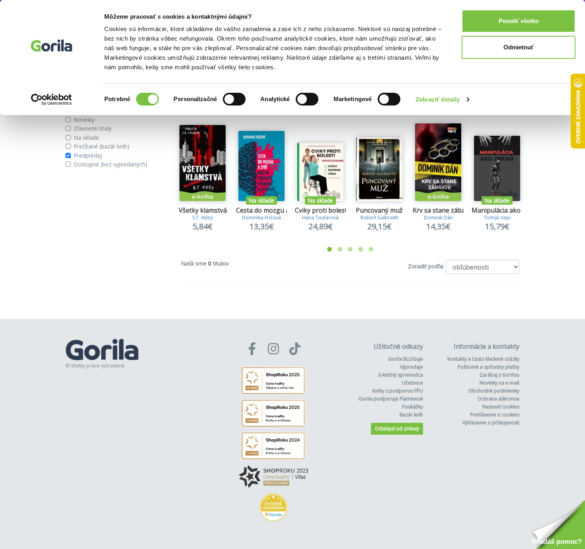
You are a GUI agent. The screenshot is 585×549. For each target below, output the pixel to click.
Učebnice (412, 382)
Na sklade (86, 137)
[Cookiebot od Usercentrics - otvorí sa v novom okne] (51, 100)
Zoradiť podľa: (426, 266)
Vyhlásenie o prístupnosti (490, 422)
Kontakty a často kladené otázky (483, 359)
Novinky (84, 119)
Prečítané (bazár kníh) (101, 146)
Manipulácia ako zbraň (506, 210)
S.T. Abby (202, 217)
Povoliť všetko (519, 21)
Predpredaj (88, 155)
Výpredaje (411, 366)
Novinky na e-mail (499, 382)
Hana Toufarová (320, 217)
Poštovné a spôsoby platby (488, 366)
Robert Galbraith (379, 217)
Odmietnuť (518, 47)
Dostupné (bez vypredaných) (110, 164)
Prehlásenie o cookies (494, 414)
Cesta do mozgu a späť (270, 210)
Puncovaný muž (379, 210)
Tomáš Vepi (497, 217)
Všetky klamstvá (203, 210)
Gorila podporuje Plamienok (391, 398)
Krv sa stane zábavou (444, 210)
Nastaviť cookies (500, 406)
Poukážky (412, 406)
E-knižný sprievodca (400, 374)
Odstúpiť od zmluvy (397, 428)
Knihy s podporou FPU (397, 390)
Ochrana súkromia (498, 398)
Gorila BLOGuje (405, 359)
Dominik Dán (438, 217)
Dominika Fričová (261, 217)
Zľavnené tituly (92, 128)
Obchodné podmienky (493, 390)
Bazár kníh (411, 414)
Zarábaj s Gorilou (499, 374)
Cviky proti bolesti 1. (325, 210)
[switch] (234, 99)
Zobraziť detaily (437, 99)
